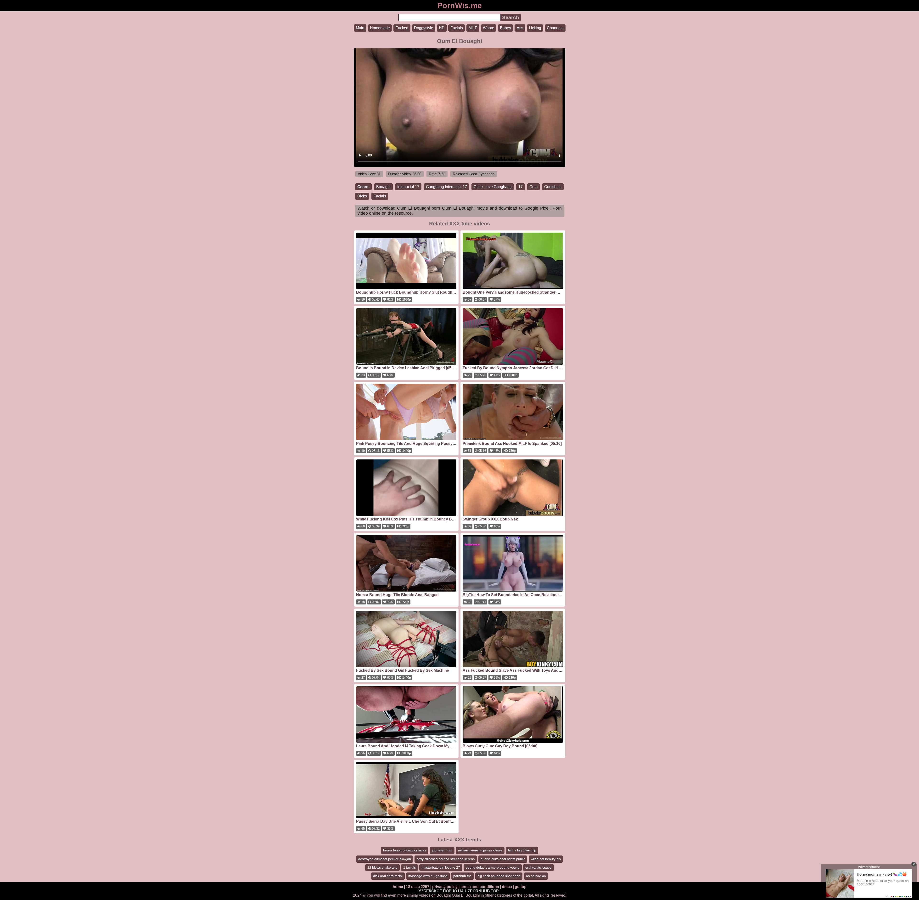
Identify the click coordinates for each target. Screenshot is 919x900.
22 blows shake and (382, 867)
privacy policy (445, 887)
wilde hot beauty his (546, 859)
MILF (473, 28)
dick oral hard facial (388, 876)
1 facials (409, 867)
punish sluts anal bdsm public (503, 859)
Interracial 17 (408, 187)
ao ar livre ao (536, 876)
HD (442, 28)
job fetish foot (442, 850)
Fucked (402, 28)
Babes (505, 28)
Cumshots (552, 187)
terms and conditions (479, 887)
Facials (456, 28)
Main (360, 28)
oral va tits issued (538, 867)
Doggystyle (423, 28)
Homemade (380, 28)
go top (521, 887)
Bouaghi (383, 187)
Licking (535, 28)
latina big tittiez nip (522, 850)
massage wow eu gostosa (428, 876)
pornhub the (462, 876)
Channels (555, 28)
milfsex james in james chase (480, 850)
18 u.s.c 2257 (417, 887)
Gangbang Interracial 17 (446, 187)
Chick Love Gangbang (493, 187)
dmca (507, 887)
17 (520, 187)
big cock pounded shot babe (498, 876)
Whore (488, 28)
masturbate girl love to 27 (440, 867)
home (398, 887)
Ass (520, 28)
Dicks (362, 196)
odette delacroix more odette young (493, 867)
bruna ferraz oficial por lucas (404, 850)
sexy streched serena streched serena (446, 859)
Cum (533, 187)
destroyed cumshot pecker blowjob (384, 859)
